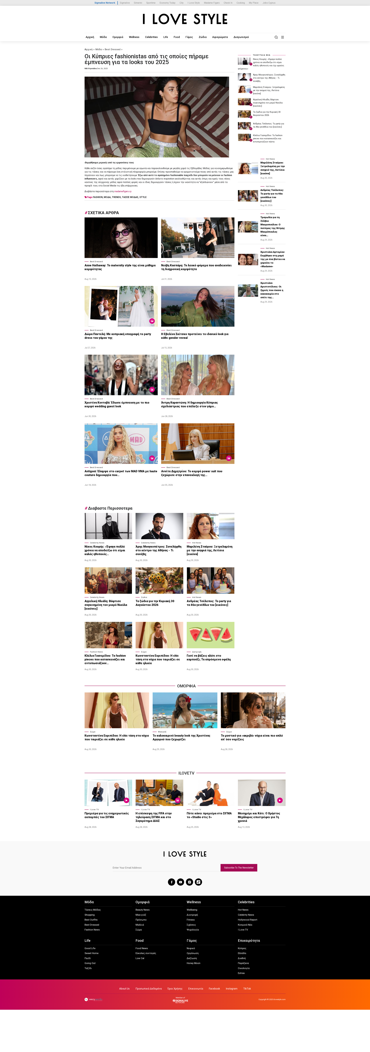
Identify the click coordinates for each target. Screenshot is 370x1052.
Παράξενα (243, 963)
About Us (124, 988)
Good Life (90, 948)
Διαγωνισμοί (241, 37)
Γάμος (189, 37)
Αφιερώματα (220, 37)
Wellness (134, 37)
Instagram (231, 988)
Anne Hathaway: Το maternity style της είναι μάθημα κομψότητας (120, 267)
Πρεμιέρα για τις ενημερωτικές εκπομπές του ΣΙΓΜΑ (107, 815)
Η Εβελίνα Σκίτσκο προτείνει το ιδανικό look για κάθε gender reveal (194, 336)
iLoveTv (186, 773)
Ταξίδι (88, 968)
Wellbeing (192, 909)
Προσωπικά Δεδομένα (148, 988)
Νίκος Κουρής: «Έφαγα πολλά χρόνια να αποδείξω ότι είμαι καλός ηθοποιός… (105, 550)
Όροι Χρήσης (175, 988)
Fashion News (96, 652)
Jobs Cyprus (269, 2)
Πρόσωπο (141, 919)
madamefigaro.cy (123, 191)
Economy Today (167, 2)
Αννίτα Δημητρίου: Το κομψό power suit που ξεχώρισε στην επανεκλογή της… (191, 473)
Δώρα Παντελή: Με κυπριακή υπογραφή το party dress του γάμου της (118, 336)
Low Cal (140, 958)
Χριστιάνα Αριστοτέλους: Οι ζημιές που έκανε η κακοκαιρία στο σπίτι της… (271, 290)
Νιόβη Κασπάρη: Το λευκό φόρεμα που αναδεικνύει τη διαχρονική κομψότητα (196, 267)
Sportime (151, 2)
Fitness (191, 919)
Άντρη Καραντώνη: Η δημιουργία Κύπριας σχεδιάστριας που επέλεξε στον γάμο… (189, 404)
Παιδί (88, 958)
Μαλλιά (140, 924)
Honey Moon (193, 963)
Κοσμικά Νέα (245, 924)
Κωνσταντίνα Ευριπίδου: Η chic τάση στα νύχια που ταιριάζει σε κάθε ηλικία (158, 659)
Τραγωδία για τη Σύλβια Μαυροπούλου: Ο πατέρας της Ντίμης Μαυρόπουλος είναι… (272, 226)
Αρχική (90, 37)
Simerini (138, 2)
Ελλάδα (242, 953)
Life (165, 37)
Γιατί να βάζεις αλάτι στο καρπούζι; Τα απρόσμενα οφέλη (209, 657)
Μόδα (103, 37)
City (182, 2)
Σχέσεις (191, 924)
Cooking (241, 2)
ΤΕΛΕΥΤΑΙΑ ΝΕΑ (261, 55)
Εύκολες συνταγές (146, 953)
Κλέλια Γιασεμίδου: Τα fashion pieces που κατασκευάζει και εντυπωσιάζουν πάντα (267, 138)
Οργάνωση (193, 953)
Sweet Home (91, 953)
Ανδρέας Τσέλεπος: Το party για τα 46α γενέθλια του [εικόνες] (209, 603)
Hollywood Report (247, 919)
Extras (241, 973)
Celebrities (151, 37)
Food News (142, 948)
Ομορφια (186, 686)
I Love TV (94, 809)
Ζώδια (203, 37)
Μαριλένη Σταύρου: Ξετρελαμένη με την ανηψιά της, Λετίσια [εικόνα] (209, 550)
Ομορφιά (117, 37)
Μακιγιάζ (162, 732)
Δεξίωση (192, 958)
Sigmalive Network (105, 2)
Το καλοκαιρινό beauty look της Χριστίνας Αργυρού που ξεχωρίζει (181, 737)
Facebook (214, 988)
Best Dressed (113, 49)
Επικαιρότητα (249, 941)
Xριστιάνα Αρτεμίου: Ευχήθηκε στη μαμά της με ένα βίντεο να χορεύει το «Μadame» (272, 259)
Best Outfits (91, 919)
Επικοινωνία (195, 988)
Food (177, 37)
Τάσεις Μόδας (93, 909)
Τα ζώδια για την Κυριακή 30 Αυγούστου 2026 (155, 603)
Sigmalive (125, 2)
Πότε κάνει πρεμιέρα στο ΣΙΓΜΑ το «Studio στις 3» (209, 815)
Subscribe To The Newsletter (239, 867)
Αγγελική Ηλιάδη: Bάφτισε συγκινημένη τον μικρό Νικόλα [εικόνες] (106, 604)
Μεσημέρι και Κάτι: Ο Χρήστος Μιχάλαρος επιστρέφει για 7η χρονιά (259, 817)
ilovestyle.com (280, 999)
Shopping (90, 914)
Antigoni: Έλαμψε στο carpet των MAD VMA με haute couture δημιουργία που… (121, 473)
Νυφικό (191, 948)
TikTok (247, 988)
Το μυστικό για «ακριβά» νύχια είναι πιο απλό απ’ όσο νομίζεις (252, 737)
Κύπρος (242, 948)
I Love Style (194, 2)
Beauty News (143, 909)
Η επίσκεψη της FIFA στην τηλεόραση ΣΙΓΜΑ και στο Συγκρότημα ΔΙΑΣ (154, 817)
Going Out (90, 963)
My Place (253, 2)
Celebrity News (97, 543)
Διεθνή (242, 958)
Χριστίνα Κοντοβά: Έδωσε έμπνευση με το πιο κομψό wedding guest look (117, 404)
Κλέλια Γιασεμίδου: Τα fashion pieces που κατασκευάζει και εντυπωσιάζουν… (105, 659)
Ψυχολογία (193, 929)
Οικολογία (244, 968)
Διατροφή (196, 652)
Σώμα (143, 652)
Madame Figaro (212, 2)
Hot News (196, 543)
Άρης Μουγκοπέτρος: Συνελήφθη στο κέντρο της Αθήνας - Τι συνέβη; (158, 550)
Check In (228, 2)
